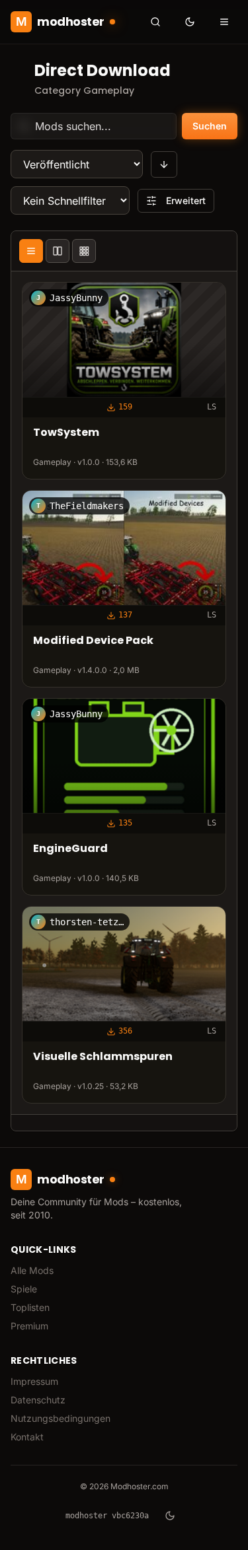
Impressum (34, 1381)
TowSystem (66, 433)
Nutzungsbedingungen (60, 1418)
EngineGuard (70, 850)
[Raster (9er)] (84, 251)
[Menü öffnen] (224, 22)
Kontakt (27, 1436)
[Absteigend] (164, 164)
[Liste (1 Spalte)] (31, 251)
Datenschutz (38, 1399)
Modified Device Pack (93, 642)
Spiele (24, 1288)
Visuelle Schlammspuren (103, 1057)
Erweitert (186, 200)
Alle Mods (32, 1270)
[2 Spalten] (57, 251)
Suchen (209, 125)
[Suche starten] (155, 22)
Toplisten (30, 1307)
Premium (29, 1325)
